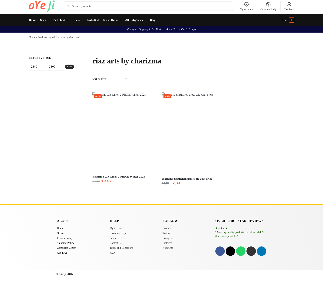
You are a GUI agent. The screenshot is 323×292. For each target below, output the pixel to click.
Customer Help (268, 9)
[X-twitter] (230, 251)
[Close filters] (75, 58)
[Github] (251, 251)
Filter (69, 66)
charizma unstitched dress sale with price (187, 178)
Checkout (289, 9)
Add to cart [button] (124, 189)
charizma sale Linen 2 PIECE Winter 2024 (118, 176)
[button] (288, 20)
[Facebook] (220, 251)
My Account (246, 9)
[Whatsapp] (241, 251)
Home (32, 37)
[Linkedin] (261, 251)
